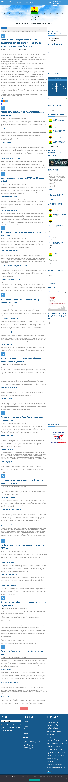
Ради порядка (55, 219)
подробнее (30, 776)
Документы (26, 733)
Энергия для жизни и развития (58, 225)
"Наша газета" (5, 49)
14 (60, 86)
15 (63, 86)
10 (49, 86)
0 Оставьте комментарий (20, 49)
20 (57, 88)
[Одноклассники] (4, 101)
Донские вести (19, 13)
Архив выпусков (19, 2)
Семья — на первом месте (57, 258)
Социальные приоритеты (57, 236)
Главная (4, 13)
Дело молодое (55, 253)
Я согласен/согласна (34, 780)
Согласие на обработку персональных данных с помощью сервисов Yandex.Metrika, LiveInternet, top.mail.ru (11, 726)
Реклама (31, 2)
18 (52, 88)
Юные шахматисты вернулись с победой (59, 214)
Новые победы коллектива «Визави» (59, 208)
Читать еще (23, 708)
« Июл (50, 94)
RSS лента (51, 110)
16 (65, 86)
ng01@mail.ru (30, 748)
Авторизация (56, 1)
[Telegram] (6, 101)
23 (65, 88)
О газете (26, 2)
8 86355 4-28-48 (29, 747)
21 (60, 88)
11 (52, 86)
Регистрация (56, 3)
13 (57, 86)
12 (55, 86)
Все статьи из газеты (54, 146)
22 (63, 88)
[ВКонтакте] (2, 101)
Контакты (26, 731)
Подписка (26, 728)
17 (49, 88)
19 (55, 88)
